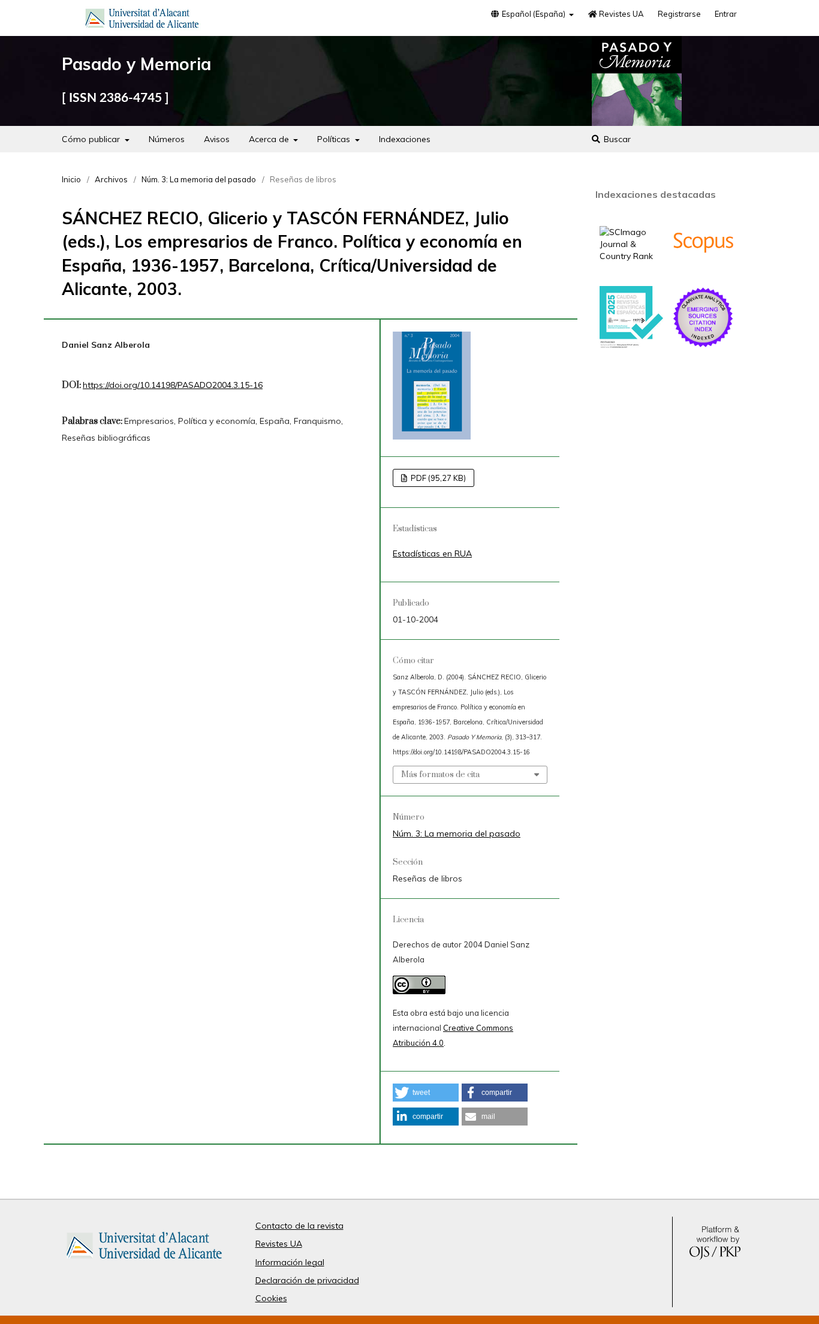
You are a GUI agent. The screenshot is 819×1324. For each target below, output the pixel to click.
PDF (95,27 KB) (437, 478)
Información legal (289, 1262)
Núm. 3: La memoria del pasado (198, 179)
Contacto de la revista (299, 1225)
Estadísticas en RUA (432, 553)
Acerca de (270, 139)
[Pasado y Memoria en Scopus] (703, 271)
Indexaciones (404, 139)
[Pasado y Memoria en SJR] (631, 256)
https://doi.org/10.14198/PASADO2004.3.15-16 (173, 385)
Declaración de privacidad (307, 1280)
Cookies (271, 1298)
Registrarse (679, 14)
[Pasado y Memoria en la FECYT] (631, 345)
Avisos (217, 139)
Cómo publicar (92, 139)
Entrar (726, 14)
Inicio (71, 179)
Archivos (111, 179)
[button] (426, 1093)
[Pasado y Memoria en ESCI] (703, 346)
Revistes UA (620, 14)
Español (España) (533, 14)
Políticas (335, 139)
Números (167, 139)
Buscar (616, 139)
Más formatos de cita (440, 774)
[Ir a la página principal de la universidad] (142, 20)
